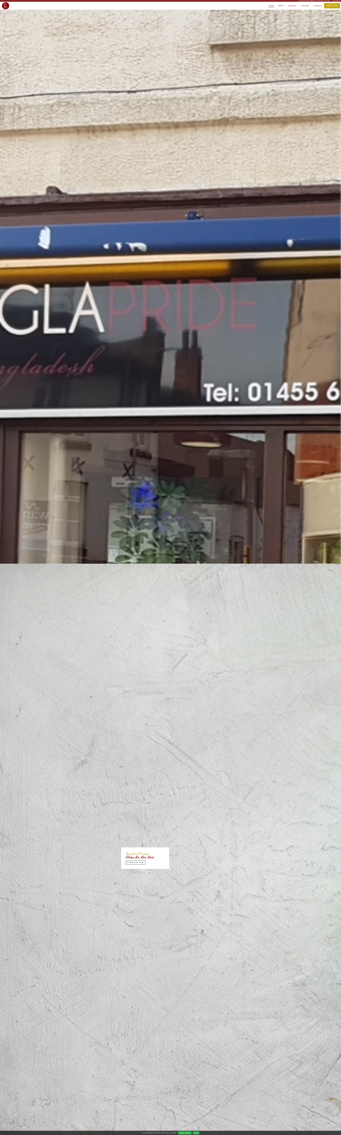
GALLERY (305, 6)
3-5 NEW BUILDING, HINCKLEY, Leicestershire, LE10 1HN (313, 1)
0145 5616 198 (336, 1)
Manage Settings (185, 1133)
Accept (196, 1133)
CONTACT (317, 6)
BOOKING (292, 6)
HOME (271, 6)
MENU (281, 6)
